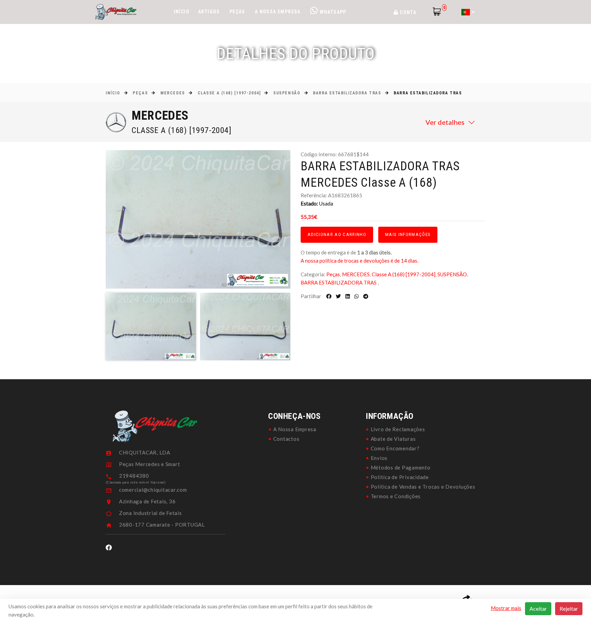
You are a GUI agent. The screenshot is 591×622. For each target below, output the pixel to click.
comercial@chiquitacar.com (153, 490)
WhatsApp (332, 12)
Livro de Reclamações (398, 429)
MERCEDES (172, 93)
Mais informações (408, 234)
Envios (379, 458)
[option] (198, 219)
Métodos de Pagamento (401, 467)
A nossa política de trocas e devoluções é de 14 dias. (359, 260)
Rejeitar (569, 608)
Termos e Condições (396, 496)
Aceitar (538, 608)
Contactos (286, 439)
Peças (237, 11)
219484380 (134, 476)
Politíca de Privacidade (400, 477)
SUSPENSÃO (286, 93)
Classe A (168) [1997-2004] (229, 93)
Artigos (209, 11)
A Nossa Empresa (278, 11)
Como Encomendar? (395, 448)
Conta (407, 12)
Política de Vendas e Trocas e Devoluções (423, 487)
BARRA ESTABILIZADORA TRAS (347, 93)
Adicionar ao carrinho (336, 234)
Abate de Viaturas (393, 439)
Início (181, 11)
